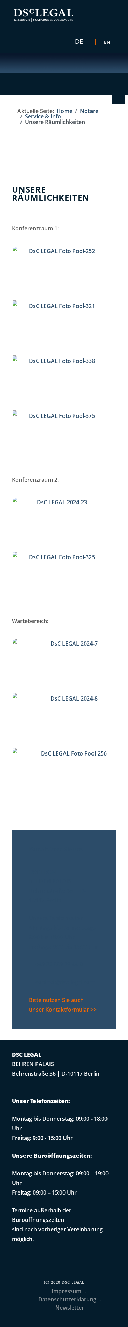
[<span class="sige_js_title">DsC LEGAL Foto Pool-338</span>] (61, 383)
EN (107, 42)
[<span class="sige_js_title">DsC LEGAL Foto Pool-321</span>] (61, 329)
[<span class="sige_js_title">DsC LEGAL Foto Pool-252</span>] (61, 274)
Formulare (117, 98)
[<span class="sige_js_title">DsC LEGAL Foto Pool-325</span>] (61, 580)
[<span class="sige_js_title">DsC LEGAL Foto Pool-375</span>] (61, 438)
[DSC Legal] (43, 15)
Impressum (66, 1291)
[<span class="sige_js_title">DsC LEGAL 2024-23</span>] (61, 525)
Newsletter (69, 1307)
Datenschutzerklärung (67, 1299)
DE (79, 41)
